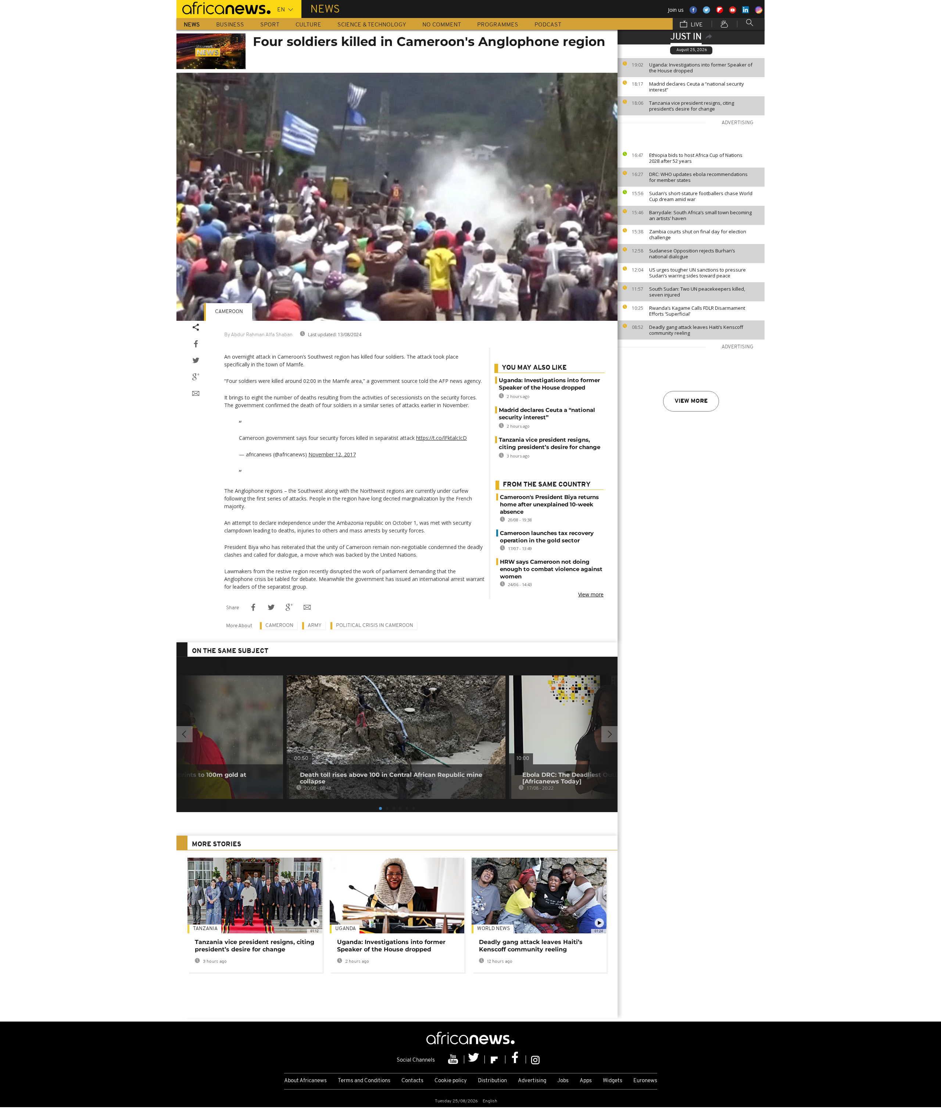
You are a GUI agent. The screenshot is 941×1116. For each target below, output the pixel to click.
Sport (269, 25)
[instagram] (535, 1059)
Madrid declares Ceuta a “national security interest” (696, 87)
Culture (308, 25)
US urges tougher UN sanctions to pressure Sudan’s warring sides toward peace (697, 273)
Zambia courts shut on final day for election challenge (697, 234)
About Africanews (305, 1081)
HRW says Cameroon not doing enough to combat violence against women (551, 569)
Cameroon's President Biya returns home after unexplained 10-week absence (549, 504)
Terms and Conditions (364, 1081)
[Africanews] (223, 7)
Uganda (345, 929)
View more (691, 401)
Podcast (547, 25)
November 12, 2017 (332, 454)
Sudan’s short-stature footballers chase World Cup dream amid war (700, 196)
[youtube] (454, 1059)
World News (493, 929)
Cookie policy (450, 1081)
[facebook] (515, 1059)
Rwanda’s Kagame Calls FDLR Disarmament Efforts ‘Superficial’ (697, 311)
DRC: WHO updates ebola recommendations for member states (698, 177)
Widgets (612, 1081)
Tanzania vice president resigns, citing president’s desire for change (691, 106)
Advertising (532, 1081)
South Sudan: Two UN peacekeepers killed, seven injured (697, 292)
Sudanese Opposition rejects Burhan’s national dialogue (692, 253)
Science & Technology (371, 25)
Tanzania (205, 929)
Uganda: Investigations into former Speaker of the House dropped (700, 67)
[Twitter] (474, 1059)
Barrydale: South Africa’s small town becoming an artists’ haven (700, 215)
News (192, 25)
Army (315, 625)
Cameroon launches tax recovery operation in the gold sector (547, 537)
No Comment (441, 25)
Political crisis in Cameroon (374, 625)
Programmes (497, 25)
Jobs (563, 1081)
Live (696, 25)
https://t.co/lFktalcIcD (441, 437)
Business (230, 25)
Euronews (645, 1081)
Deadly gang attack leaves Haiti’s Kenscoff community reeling (696, 330)
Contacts (412, 1081)
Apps (586, 1081)
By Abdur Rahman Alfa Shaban (258, 335)
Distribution (492, 1081)
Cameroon (229, 312)
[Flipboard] (495, 1059)
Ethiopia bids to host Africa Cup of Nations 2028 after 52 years (696, 158)
